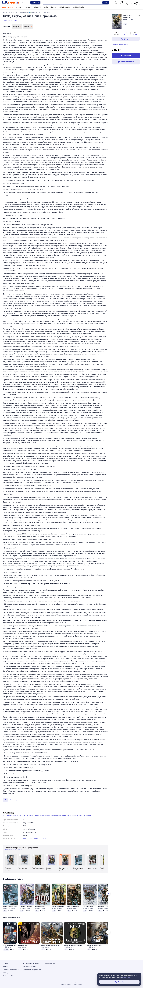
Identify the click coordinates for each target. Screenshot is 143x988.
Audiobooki (37, 7)
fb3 (31, 838)
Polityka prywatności (29, 966)
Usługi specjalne (56, 815)
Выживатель (22, 945)
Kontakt (5, 966)
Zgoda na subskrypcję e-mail (31, 970)
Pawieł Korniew (8, 20)
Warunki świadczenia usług (31, 963)
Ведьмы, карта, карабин (10, 906)
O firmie (5, 963)
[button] (16, 800)
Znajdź (106, 2)
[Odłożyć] (16, 885)
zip (45, 838)
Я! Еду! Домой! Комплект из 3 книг (10, 945)
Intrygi (21, 815)
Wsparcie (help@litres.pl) (11, 970)
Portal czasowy (29, 815)
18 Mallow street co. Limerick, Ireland (71, 984)
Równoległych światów (42, 815)
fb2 (28, 838)
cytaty (135, 34)
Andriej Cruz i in (69, 947)
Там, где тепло (88, 906)
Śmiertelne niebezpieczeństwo (81, 815)
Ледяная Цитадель (104, 906)
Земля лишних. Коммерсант (51, 945)
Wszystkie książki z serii (13, 850)
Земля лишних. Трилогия (73, 945)
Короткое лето (40, 906)
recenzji (126, 34)
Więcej (28, 27)
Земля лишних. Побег (94, 945)
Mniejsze (17, 27)
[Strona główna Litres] (10, 2)
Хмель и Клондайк (26, 906)
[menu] (23, 2)
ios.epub (35, 838)
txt (43, 838)
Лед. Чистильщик (73, 906)
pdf (40, 838)
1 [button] (5, 800)
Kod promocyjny (7, 7)
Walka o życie (66, 815)
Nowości (18, 7)
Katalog (36, 2)
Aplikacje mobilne (64, 7)
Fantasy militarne (12, 815)
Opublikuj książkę (78, 7)
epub (24, 838)
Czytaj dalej (126, 977)
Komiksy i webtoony (49, 7)
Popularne (27, 7)
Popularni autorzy (50, 963)
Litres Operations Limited (71, 983)
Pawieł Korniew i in (9, 908)
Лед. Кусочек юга (58, 906)
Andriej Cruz (18, 20)
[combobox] (72, 2)
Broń (4, 815)
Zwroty (5, 973)
